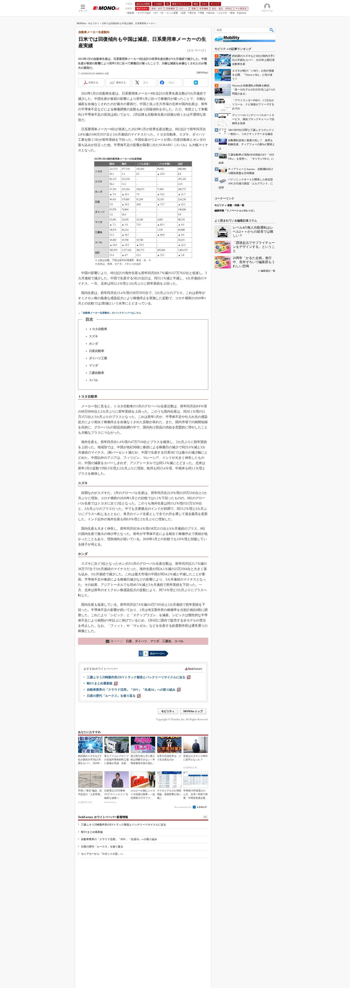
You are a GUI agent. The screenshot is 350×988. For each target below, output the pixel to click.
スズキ (93, 336)
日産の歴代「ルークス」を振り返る (102, 846)
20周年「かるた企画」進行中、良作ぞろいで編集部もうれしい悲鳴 (254, 262)
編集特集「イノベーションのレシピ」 (235, 210)
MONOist (81, 23)
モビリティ (93, 23)
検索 (272, 30)
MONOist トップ (193, 711)
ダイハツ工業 (98, 358)
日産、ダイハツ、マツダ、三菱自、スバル (145, 641)
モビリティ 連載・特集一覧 (229, 205)
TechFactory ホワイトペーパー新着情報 (103, 817)
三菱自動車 (96, 372)
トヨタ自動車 (98, 329)
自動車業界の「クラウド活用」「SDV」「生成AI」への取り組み (119, 839)
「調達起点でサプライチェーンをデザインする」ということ (254, 247)
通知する (121, 82)
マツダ (93, 365)
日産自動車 (96, 351)
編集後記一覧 (268, 270)
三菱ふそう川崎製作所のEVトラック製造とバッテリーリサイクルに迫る (123, 824)
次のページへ (157, 653)
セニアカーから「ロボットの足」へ (102, 853)
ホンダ (93, 343)
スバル (93, 380)
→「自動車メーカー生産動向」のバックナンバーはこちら (109, 312)
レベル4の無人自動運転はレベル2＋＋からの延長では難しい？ (253, 231)
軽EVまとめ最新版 (92, 831)
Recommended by (183, 807)
